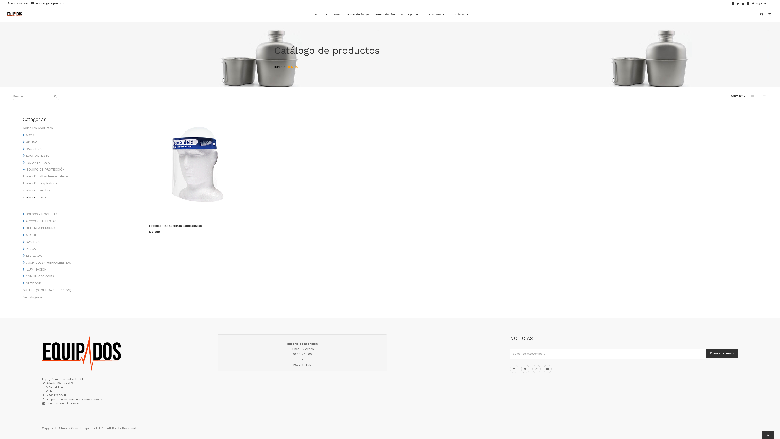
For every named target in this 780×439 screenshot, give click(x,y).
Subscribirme (723, 353)
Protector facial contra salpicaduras (175, 226)
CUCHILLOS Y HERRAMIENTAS (48, 262)
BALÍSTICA (34, 149)
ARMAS (31, 135)
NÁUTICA (33, 242)
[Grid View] (752, 96)
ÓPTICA (31, 142)
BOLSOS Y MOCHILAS (41, 214)
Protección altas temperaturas (46, 176)
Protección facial (35, 197)
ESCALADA (34, 256)
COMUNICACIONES (40, 276)
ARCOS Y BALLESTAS (41, 221)
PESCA (31, 249)
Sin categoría (32, 297)
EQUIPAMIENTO (38, 156)
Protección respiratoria (40, 183)
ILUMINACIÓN (36, 269)
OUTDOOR (33, 283)
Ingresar (761, 3)
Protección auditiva (37, 190)
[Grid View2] (758, 96)
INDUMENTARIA (38, 162)
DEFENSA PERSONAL (41, 228)
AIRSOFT (32, 235)
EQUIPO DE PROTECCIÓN (46, 169)
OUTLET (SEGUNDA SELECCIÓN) (47, 290)
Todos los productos (38, 128)
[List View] (764, 96)
